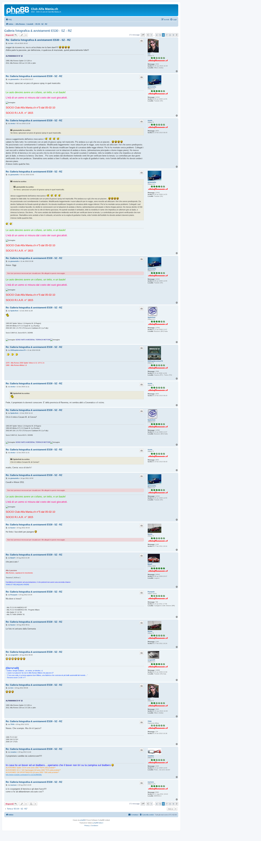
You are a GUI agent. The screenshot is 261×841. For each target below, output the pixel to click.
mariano (151, 782)
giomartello (152, 87)
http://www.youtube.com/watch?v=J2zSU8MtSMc (24, 775)
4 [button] (156, 35)
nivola (150, 120)
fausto (150, 534)
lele (149, 54)
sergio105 (151, 660)
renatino (151, 756)
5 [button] (160, 35)
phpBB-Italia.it (98, 823)
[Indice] (18, 10)
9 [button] (173, 35)
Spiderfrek (151, 317)
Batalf (150, 564)
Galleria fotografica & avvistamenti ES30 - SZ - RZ (38, 30)
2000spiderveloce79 (155, 361)
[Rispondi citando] (141, 40)
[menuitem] (9, 19)
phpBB (82, 820)
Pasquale (151, 592)
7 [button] (166, 35)
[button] (143, 35)
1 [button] (151, 35)
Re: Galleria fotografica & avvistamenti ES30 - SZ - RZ (38, 40)
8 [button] (170, 35)
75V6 (149, 721)
